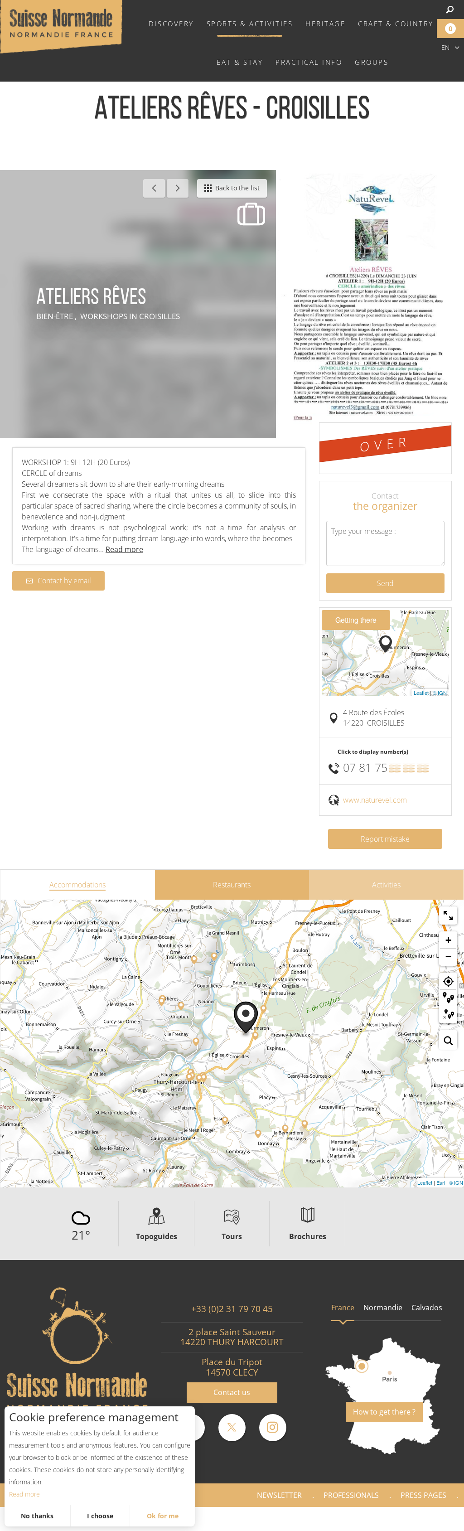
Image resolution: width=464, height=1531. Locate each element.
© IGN (440, 692)
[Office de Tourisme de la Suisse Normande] (61, 26)
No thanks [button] (37, 1516)
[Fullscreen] (448, 915)
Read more (24, 1494)
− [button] (448, 956)
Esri (440, 1182)
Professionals (351, 1495)
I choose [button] (100, 1516)
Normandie (382, 1308)
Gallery (433, 1519)
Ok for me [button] (163, 1516)
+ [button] (448, 940)
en (445, 47)
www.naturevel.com (375, 800)
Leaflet (421, 692)
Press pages (423, 1495)
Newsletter (279, 1495)
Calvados (426, 1308)
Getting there (356, 620)
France (342, 1308)
